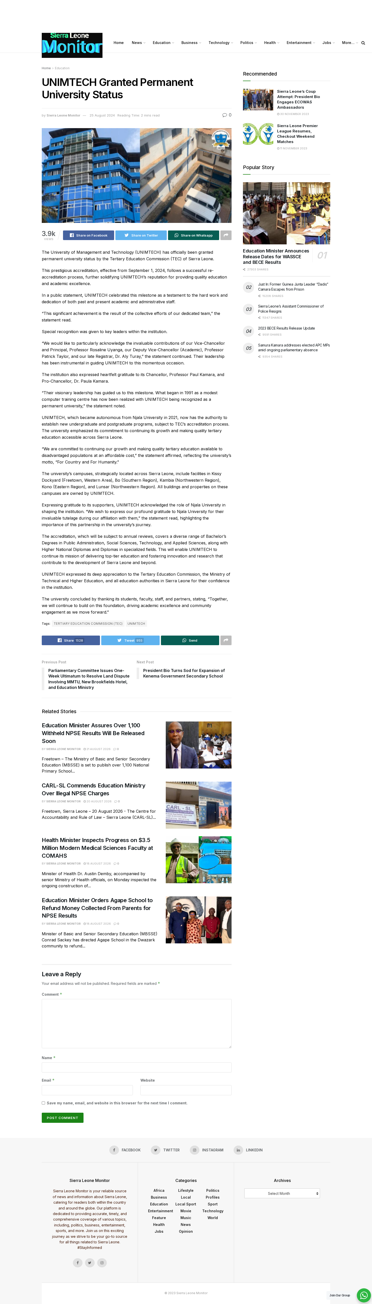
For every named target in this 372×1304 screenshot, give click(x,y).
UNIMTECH (136, 623)
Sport (213, 1204)
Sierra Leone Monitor (63, 115)
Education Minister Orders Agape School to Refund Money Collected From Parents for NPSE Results (97, 908)
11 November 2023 (293, 148)
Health (270, 42)
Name (49, 1057)
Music (185, 1218)
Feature (159, 1218)
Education (162, 42)
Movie (185, 1211)
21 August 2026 (98, 749)
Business (189, 42)
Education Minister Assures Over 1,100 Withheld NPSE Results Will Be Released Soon (93, 733)
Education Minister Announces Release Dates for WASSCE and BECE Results (276, 256)
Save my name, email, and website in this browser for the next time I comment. (117, 1103)
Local (186, 1197)
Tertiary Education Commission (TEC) (88, 623)
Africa (159, 1190)
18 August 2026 (98, 863)
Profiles (213, 1197)
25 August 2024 (102, 115)
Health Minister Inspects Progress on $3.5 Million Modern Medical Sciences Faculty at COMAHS (97, 848)
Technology (219, 42)
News (137, 42)
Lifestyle (186, 1190)
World (213, 1218)
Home (119, 42)
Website (147, 1080)
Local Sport (185, 1204)
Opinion (186, 1231)
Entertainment (299, 42)
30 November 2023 (294, 114)
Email (48, 1080)
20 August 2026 (99, 801)
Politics (246, 42)
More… (348, 42)
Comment (52, 994)
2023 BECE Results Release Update (286, 328)
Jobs (326, 42)
